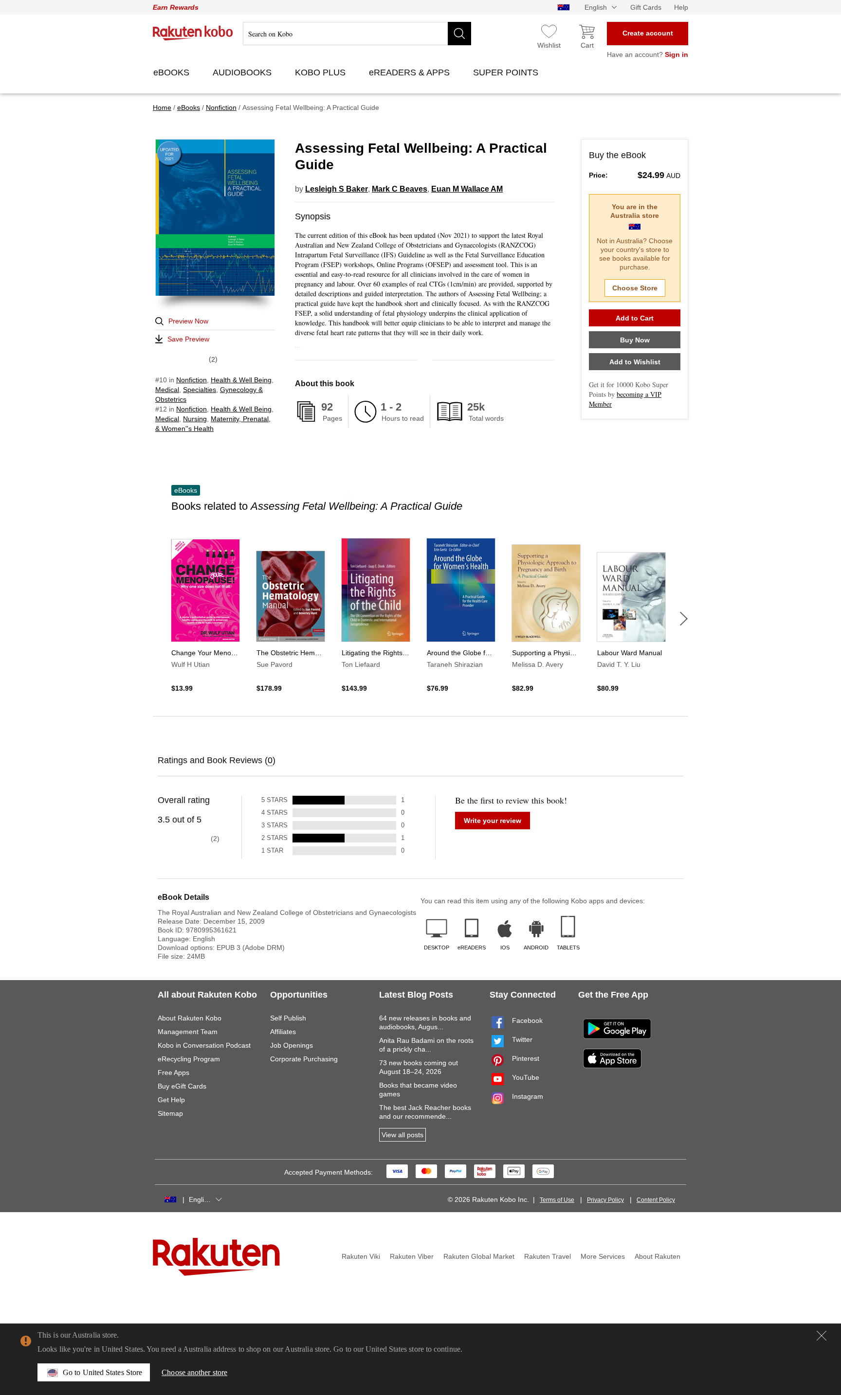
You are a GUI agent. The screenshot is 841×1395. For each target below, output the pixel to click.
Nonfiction (191, 380)
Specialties (199, 389)
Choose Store (635, 288)
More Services (603, 1256)
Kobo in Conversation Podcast (204, 1045)
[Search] (459, 33)
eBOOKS (172, 72)
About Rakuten (657, 1256)
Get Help (171, 1100)
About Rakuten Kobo (189, 1018)
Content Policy (656, 1200)
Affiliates (283, 1032)
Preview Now (188, 321)
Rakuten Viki (361, 1256)
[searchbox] (357, 33)
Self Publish (288, 1018)
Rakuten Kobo (193, 33)
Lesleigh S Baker (336, 189)
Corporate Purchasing (304, 1059)
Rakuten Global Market (478, 1256)
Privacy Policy (605, 1200)
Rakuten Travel (547, 1256)
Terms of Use (557, 1200)
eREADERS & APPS (410, 72)
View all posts (402, 1135)
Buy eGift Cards (182, 1086)
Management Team (188, 1032)
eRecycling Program (189, 1059)
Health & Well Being (241, 380)
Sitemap (170, 1113)
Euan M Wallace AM (467, 189)
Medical (167, 389)
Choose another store (194, 1372)
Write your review (492, 820)
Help (681, 7)
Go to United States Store (102, 1372)
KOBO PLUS (321, 72)
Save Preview (188, 339)
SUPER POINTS (507, 72)
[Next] (683, 618)
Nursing (195, 419)
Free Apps (173, 1072)
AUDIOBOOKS (243, 72)
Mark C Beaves (399, 189)
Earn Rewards (176, 7)
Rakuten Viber (412, 1256)
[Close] (821, 1336)
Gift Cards (645, 7)
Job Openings (291, 1045)
